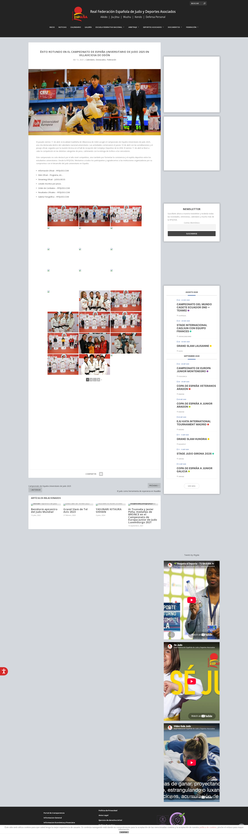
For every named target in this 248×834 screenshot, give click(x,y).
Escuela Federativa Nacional (109, 27)
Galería (88, 27)
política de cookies (207, 827)
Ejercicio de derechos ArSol (110, 820)
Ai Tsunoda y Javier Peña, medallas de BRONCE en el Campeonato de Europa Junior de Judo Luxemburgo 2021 (142, 515)
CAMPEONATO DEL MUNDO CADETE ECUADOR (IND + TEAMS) (194, 307)
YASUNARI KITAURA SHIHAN (108, 510)
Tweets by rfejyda (191, 555)
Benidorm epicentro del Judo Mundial (44, 510)
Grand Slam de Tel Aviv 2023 (75, 510)
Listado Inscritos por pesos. (49, 183)
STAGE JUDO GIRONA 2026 (194, 453)
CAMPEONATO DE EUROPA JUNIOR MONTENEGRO (194, 370)
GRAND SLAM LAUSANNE (193, 345)
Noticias (63, 27)
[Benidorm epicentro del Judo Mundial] (46, 504)
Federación (191, 27)
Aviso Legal (103, 815)
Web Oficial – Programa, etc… (50, 175)
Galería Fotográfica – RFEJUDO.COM (53, 197)
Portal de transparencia (54, 813)
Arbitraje (132, 27)
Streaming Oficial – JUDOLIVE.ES (51, 179)
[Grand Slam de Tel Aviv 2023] (78, 504)
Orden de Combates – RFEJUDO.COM (54, 188)
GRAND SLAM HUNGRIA (192, 439)
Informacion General (53, 818)
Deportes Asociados (152, 27)
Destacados (101, 59)
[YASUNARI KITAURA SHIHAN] (111, 504)
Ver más (192, 486)
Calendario (75, 27)
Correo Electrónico (192, 223)
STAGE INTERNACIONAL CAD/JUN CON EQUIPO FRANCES (192, 328)
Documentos (174, 27)
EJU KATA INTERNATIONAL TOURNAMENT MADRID (194, 423)
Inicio (52, 27)
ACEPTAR (124, 832)
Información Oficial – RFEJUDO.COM (53, 170)
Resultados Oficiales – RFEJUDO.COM (54, 192)
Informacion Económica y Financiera (59, 822)
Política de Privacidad (108, 810)
